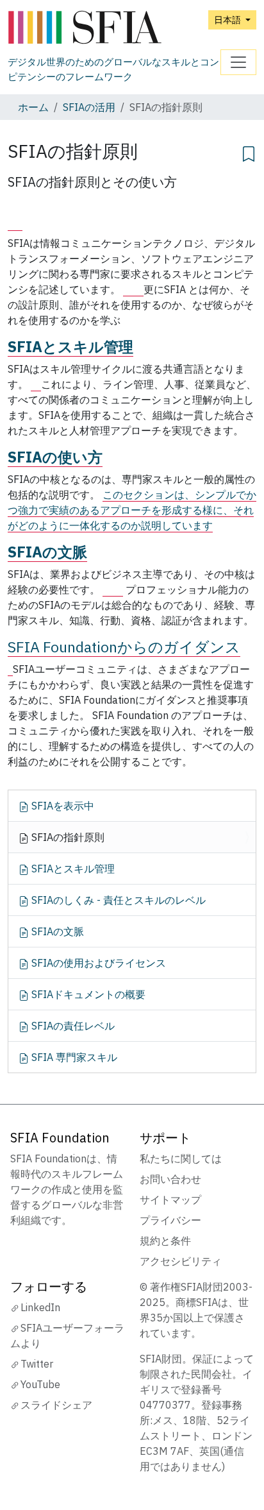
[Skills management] (36, 384)
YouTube (40, 1384)
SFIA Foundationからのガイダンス (124, 646)
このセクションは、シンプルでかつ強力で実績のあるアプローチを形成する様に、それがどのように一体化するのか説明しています (132, 510)
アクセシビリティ (181, 1261)
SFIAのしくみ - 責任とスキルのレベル (117, 900)
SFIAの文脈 (47, 551)
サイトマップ (170, 1199)
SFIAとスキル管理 (70, 346)
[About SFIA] (15, 221)
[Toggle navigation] (238, 62)
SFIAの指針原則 (66, 837)
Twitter (37, 1363)
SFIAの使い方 (55, 456)
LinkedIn (40, 1307)
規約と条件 (165, 1240)
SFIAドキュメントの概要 (87, 994)
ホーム (33, 107)
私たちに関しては (181, 1158)
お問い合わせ (170, 1179)
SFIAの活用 (89, 107)
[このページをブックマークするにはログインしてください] (248, 152)
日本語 (228, 19)
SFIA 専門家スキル (73, 1057)
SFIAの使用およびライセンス (97, 962)
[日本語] (114, 28)
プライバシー (170, 1220)
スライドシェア (56, 1404)
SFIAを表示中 (61, 805)
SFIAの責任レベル (72, 1025)
